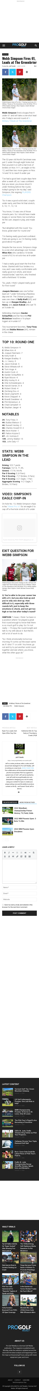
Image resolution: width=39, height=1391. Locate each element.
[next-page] (7, 839)
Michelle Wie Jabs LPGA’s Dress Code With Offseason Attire (27, 1310)
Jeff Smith (12, 66)
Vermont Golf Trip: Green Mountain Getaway (24, 1090)
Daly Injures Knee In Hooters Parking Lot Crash (9, 1267)
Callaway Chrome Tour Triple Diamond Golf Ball (26, 1142)
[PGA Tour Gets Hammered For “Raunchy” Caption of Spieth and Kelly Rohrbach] (10, 1279)
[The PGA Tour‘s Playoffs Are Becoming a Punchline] (7, 1123)
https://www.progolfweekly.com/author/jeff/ (20, 760)
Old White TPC (7, 706)
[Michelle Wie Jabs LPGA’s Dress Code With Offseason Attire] (28, 1300)
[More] (27, 72)
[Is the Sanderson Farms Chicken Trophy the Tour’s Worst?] (28, 1279)
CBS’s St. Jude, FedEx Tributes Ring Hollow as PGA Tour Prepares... (26, 1133)
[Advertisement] (19, 21)
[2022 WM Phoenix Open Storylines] (7, 831)
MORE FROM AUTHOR (27, 802)
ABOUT (10, 1380)
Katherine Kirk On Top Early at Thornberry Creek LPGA (29, 733)
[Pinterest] (19, 72)
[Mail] (19, 792)
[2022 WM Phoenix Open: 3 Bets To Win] (7, 821)
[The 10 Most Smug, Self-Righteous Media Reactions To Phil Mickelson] (28, 1236)
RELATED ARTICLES (10, 802)
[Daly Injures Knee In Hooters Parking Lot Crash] (10, 1257)
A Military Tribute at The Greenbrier (19, 703)
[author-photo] (19, 754)
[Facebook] (5, 72)
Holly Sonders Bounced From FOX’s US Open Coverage (9, 1310)
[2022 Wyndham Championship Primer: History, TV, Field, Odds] (7, 810)
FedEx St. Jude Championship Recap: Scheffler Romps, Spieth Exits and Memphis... (24, 1165)
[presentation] (5, 852)
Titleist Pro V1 (13, 506)
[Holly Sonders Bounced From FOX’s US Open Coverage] (10, 1300)
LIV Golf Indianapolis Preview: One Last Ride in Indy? (24, 1101)
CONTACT (18, 1380)
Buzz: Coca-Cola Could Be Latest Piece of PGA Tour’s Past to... (25, 1154)
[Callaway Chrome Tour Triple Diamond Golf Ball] (7, 1144)
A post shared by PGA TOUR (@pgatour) (17, 540)
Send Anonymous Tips (19, 1382)
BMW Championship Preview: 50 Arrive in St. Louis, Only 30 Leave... (24, 1112)
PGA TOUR (5, 54)
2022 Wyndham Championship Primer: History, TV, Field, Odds (23, 810)
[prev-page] (3, 839)
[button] (3, 45)
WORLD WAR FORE (28, 768)
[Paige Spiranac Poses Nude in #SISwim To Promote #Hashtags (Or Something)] (28, 1257)
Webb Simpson (19, 706)
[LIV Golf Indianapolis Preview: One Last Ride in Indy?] (7, 1102)
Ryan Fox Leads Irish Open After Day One (9, 732)
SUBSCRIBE (26, 1380)
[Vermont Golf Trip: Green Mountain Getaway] (7, 1092)
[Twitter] (12, 72)
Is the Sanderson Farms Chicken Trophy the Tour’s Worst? (28, 1289)
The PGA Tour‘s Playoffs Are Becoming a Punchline (26, 1121)
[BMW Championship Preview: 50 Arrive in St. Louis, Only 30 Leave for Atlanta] (7, 1113)
